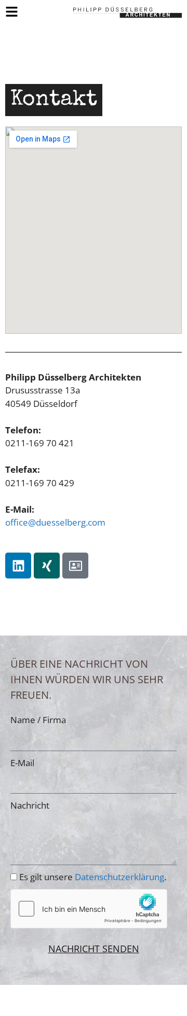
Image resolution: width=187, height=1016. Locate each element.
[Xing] (47, 565)
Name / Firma (38, 720)
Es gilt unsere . (92, 877)
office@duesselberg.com (55, 522)
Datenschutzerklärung (119, 877)
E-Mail (22, 763)
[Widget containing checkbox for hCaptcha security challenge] (88, 908)
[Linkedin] (18, 565)
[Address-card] (75, 565)
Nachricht (29, 805)
